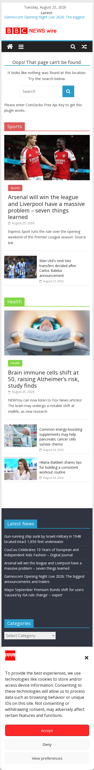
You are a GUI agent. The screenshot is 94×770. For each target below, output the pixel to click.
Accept (47, 730)
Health (15, 363)
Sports (15, 188)
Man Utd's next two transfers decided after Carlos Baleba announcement (57, 268)
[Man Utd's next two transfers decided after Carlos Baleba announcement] (20, 258)
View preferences (47, 758)
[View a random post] (84, 46)
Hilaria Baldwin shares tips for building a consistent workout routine (60, 467)
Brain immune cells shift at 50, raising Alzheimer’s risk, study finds (43, 379)
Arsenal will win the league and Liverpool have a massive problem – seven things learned (46, 207)
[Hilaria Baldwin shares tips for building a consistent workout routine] (20, 460)
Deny (47, 744)
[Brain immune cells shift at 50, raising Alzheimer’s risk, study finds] (47, 313)
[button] (86, 657)
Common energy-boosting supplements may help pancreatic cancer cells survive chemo (60, 437)
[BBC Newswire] (10, 46)
